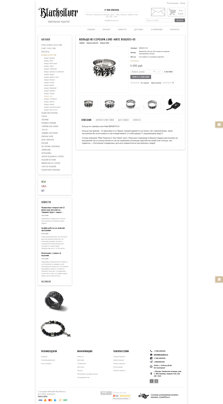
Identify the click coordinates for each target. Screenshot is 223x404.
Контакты (174, 30)
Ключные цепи (47, 136)
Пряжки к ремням (48, 123)
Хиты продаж (46, 363)
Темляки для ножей (49, 126)
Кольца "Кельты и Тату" (51, 77)
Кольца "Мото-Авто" (50, 63)
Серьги (44, 116)
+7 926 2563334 (111, 10)
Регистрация (172, 3)
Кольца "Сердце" (49, 93)
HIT (43, 190)
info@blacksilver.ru (111, 20)
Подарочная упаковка (50, 170)
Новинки (44, 356)
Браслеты (45, 52)
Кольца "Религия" (49, 91)
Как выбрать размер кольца (87, 374)
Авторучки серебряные (50, 146)
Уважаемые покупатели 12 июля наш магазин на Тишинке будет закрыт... (53, 209)
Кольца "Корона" (49, 80)
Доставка (138, 30)
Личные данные (119, 363)
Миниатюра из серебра (50, 163)
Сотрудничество (83, 377)
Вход (182, 3)
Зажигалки (45, 150)
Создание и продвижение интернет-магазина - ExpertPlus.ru (165, 395)
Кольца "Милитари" (50, 88)
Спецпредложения (48, 360)
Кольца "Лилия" (49, 85)
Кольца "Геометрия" (50, 69)
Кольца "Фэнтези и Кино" (52, 107)
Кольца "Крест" (49, 61)
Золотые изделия (48, 167)
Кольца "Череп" (49, 66)
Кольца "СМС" (48, 96)
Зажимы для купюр (49, 133)
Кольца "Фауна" (49, 102)
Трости (44, 130)
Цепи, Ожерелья (47, 140)
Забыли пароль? (119, 370)
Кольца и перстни (48, 55)
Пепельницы (46, 153)
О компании (156, 30)
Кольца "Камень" (49, 58)
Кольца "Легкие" (49, 83)
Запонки (44, 120)
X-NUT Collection (48, 48)
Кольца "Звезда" (49, 74)
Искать (180, 20)
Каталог (106, 30)
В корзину (168, 72)
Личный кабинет (119, 356)
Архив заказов (118, 360)
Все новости (46, 281)
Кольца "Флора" (49, 104)
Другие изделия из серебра (52, 156)
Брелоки (44, 143)
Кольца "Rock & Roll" (51, 110)
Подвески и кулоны (49, 113)
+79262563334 (159, 362)
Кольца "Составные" (50, 99)
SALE (43, 186)
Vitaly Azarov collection (51, 45)
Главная (91, 30)
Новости (122, 30)
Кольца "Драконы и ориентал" (54, 72)
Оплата (80, 370)
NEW (43, 181)
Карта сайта (42, 396)
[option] (88, 104)
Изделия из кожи (48, 160)
